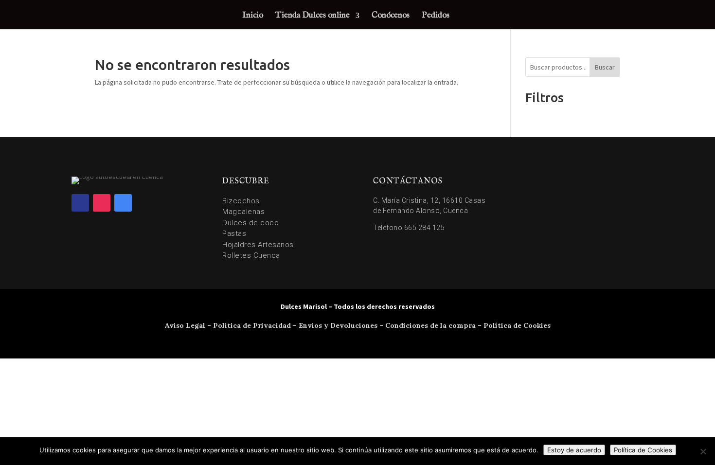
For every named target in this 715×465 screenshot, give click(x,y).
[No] (703, 451)
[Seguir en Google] (123, 203)
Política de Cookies (517, 325)
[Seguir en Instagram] (101, 203)
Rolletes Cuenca (251, 255)
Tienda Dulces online (312, 16)
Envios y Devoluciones (338, 325)
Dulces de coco (250, 222)
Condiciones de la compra (430, 325)
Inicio (252, 16)
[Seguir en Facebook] (80, 203)
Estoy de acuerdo (574, 450)
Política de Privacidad (252, 325)
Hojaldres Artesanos (258, 244)
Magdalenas (243, 211)
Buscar (605, 67)
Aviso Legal (185, 325)
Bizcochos (241, 201)
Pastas (234, 233)
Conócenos (391, 16)
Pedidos (435, 16)
